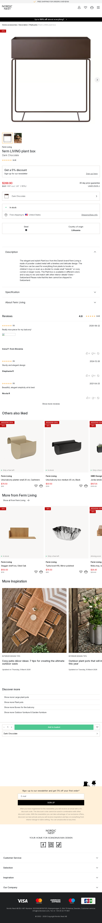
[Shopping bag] (92, 7)
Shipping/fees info (89, 215)
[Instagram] (51, 844)
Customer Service (12, 857)
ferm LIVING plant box (47, 25)
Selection (8, 867)
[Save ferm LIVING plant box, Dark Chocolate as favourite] (97, 727)
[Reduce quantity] (4, 727)
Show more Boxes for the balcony (19, 707)
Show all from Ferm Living (14, 500)
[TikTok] (59, 844)
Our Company (10, 887)
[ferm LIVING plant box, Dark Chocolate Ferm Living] (51, 79)
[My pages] (79, 7)
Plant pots (33, 25)
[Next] (97, 80)
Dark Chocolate (10, 733)
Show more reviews (51, 404)
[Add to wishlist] (36, 486)
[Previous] (4, 80)
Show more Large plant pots (16, 697)
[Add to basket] (41, 485)
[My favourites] (85, 7)
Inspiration (8, 877)
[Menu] (98, 7)
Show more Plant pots (13, 702)
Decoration (23, 25)
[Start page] (7, 7)
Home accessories (9, 25)
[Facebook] (43, 844)
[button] (9, 160)
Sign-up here (92, 173)
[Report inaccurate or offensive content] (98, 353)
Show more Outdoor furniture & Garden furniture (25, 712)
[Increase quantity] (11, 727)
